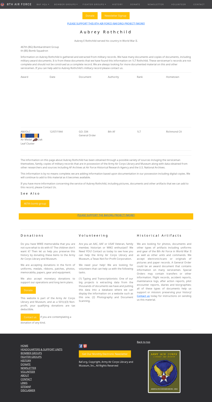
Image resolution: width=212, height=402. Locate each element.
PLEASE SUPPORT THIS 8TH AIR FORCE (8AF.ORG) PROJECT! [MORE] (106, 23)
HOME (24, 345)
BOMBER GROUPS (31, 353)
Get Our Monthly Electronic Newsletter (105, 354)
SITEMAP (26, 386)
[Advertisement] (106, 103)
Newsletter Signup (115, 15)
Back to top (143, 342)
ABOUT (25, 375)
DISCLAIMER (28, 390)
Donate (90, 15)
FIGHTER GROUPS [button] (93, 4)
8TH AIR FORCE (18, 4)
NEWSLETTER (156, 4)
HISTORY (117, 4)
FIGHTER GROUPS (31, 357)
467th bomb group (35, 203)
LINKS (24, 383)
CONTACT (199, 4)
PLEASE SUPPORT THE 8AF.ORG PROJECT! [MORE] (106, 215)
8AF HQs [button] (42, 4)
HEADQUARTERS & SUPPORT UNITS (41, 349)
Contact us (30, 317)
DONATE (135, 4)
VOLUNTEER (178, 4)
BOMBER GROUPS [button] (65, 4)
